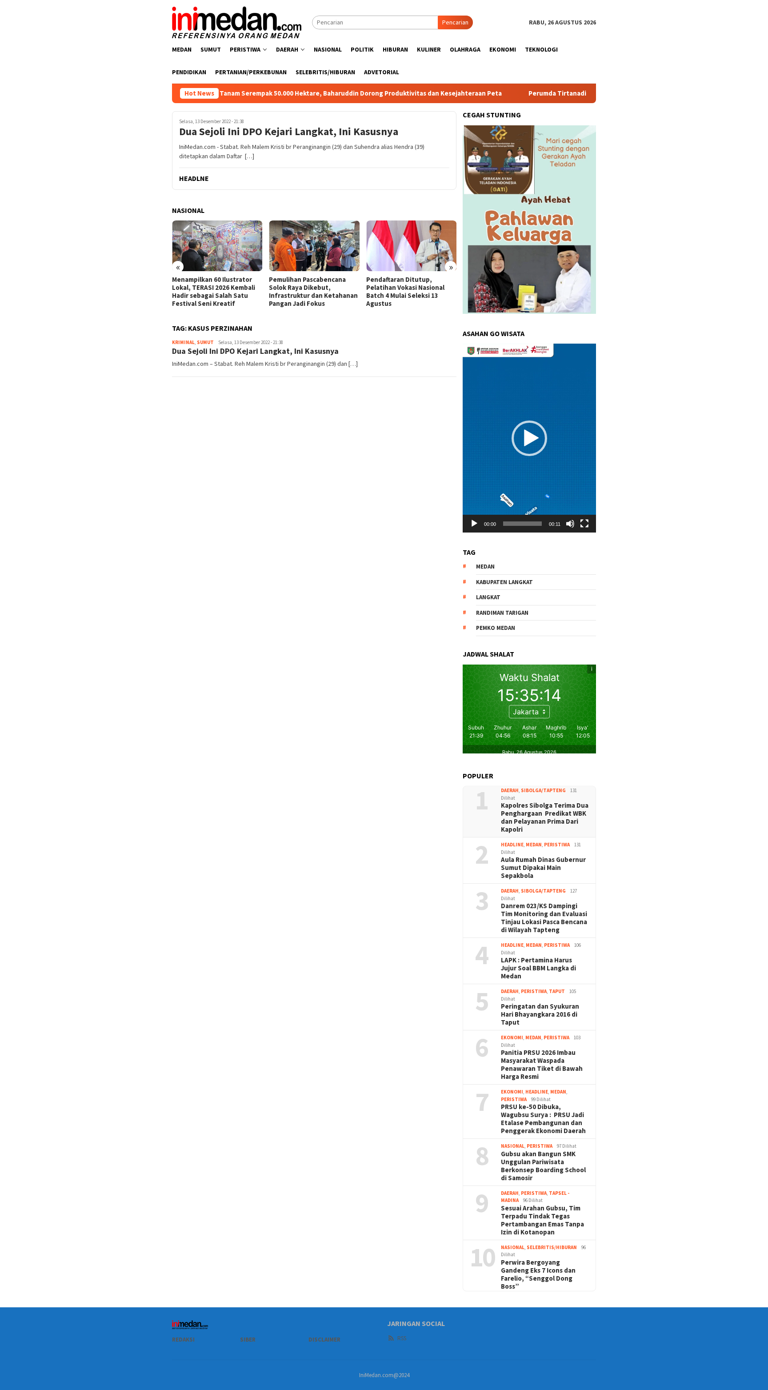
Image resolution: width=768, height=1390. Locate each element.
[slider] (522, 523)
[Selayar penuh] (584, 523)
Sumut (205, 342)
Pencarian (455, 22)
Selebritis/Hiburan (552, 1247)
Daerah (510, 790)
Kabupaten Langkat (504, 582)
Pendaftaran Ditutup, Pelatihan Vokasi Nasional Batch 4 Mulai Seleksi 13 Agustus (405, 292)
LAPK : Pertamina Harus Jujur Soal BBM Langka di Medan (538, 968)
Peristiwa (557, 844)
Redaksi (183, 1339)
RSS (401, 1338)
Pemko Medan (495, 628)
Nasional (512, 1146)
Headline (512, 844)
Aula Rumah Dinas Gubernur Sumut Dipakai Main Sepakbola (543, 868)
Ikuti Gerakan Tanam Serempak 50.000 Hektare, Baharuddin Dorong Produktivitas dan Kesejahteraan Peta (285, 93)
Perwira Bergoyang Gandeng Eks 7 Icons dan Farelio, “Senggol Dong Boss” (538, 1274)
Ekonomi (512, 1037)
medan (485, 566)
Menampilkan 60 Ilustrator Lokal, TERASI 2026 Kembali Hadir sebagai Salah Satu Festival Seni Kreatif (213, 292)
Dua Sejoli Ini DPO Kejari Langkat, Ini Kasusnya (288, 131)
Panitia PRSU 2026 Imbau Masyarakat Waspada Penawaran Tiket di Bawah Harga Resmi (542, 1065)
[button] (529, 438)
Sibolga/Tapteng (543, 790)
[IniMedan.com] (237, 21)
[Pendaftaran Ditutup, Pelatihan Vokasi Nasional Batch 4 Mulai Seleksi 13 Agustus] (411, 245)
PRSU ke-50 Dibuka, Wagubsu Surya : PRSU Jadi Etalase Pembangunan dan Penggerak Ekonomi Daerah (543, 1119)
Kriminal (183, 342)
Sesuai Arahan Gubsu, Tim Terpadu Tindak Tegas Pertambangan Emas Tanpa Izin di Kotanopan (542, 1220)
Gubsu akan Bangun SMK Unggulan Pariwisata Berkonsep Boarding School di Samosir (543, 1166)
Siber (248, 1339)
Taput (557, 991)
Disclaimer (324, 1339)
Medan (534, 844)
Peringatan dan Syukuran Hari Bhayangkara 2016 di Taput (540, 1014)
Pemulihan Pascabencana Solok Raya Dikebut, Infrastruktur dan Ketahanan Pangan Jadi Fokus (313, 292)
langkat (488, 597)
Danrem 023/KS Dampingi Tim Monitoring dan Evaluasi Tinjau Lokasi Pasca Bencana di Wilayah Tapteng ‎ (544, 918)
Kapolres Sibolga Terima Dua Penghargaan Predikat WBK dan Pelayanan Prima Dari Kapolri (544, 817)
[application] (529, 438)
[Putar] (474, 523)
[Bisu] (570, 523)
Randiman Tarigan (502, 613)
